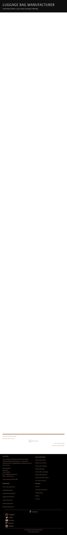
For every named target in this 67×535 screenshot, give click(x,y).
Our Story (37, 486)
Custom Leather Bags (59, 443)
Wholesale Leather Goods (8, 507)
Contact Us (37, 499)
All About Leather (39, 492)
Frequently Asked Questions (41, 489)
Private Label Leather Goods (9, 436)
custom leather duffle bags (35, 131)
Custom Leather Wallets (40, 460)
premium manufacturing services (50, 164)
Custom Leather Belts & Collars (42, 477)
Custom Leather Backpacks (41, 474)
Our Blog (37, 495)
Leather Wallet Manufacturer (9, 493)
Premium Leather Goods (8, 438)
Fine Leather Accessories (40, 480)
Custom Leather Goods (7, 500)
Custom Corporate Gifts (8, 503)
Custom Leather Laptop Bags (41, 472)
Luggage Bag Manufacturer (8, 496)
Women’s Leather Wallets (58, 445)
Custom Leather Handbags (41, 466)
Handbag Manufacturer (8, 490)
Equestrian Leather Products (32, 529)
